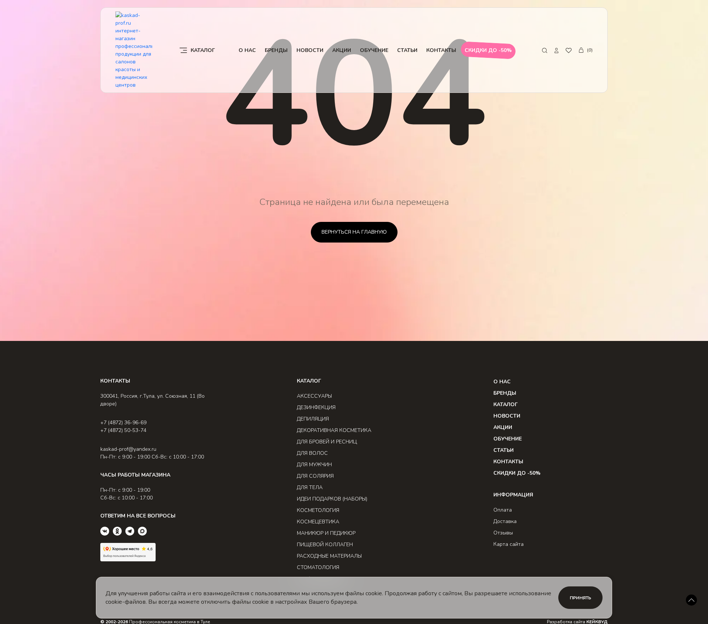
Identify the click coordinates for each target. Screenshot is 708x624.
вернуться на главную (354, 232)
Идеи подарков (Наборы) (332, 498)
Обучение (374, 50)
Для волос (312, 453)
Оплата (502, 509)
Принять (580, 598)
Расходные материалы (329, 555)
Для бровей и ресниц (327, 441)
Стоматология (318, 567)
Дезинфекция (316, 407)
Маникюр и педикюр (326, 533)
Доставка (505, 521)
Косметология (318, 510)
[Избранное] (569, 50)
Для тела (310, 487)
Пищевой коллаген (325, 544)
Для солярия (315, 476)
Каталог (505, 404)
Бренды (276, 50)
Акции (341, 50)
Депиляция (313, 418)
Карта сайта (508, 544)
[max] (142, 531)
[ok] (117, 531)
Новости (309, 50)
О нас (247, 50)
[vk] (104, 531)
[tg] (129, 531)
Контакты (441, 50)
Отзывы (503, 532)
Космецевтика (318, 521)
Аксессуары (314, 396)
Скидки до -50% (517, 473)
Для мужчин (314, 464)
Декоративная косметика (334, 430)
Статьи (407, 50)
